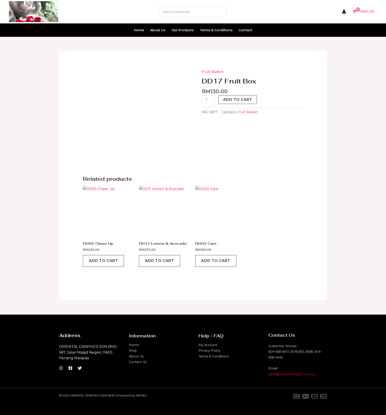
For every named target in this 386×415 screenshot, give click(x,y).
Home (139, 30)
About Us (157, 30)
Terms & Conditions (216, 30)
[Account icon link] (344, 12)
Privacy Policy (209, 351)
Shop (133, 351)
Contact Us (137, 362)
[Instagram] (61, 368)
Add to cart (237, 100)
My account (208, 345)
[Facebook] (70, 368)
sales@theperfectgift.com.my (292, 374)
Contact (245, 30)
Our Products (183, 30)
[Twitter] (80, 368)
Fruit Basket (213, 72)
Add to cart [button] (103, 261)
